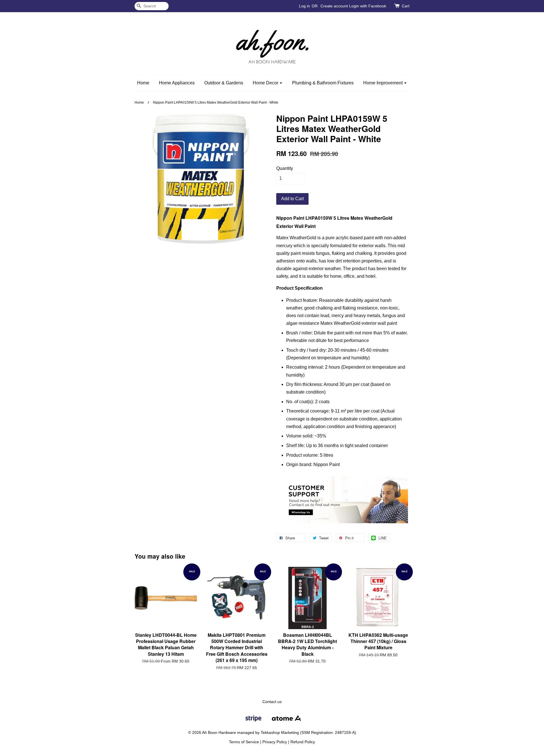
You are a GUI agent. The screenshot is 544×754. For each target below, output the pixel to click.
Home (143, 82)
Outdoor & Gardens (223, 82)
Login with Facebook (367, 6)
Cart (405, 6)
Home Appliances (177, 82)
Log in (304, 6)
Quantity (284, 168)
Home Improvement (383, 82)
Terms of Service (244, 742)
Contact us (272, 702)
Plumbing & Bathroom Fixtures (323, 82)
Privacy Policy (274, 742)
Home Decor (266, 82)
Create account (334, 6)
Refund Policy (302, 742)
